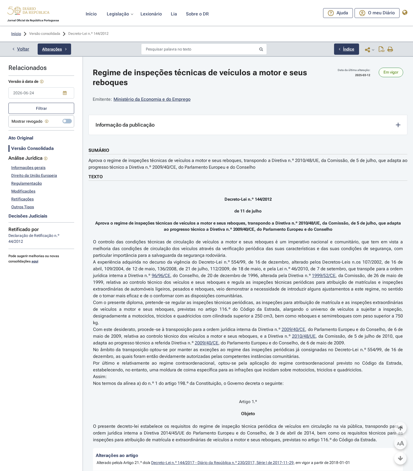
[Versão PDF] (382, 49)
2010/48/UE (304, 336)
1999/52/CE (323, 275)
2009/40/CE (293, 329)
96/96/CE (161, 275)
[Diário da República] (28, 12)
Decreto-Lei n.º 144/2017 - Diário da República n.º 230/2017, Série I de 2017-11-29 (222, 462)
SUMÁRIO (98, 150)
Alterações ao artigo (117, 455)
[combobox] (41, 93)
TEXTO (95, 176)
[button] (28, 11)
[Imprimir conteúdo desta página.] (390, 49)
